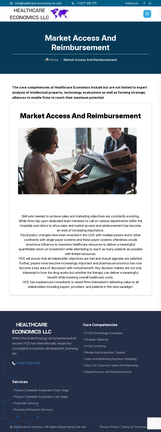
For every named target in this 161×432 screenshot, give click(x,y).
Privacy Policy (109, 427)
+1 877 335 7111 (27, 363)
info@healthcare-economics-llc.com (38, 3)
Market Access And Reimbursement (108, 371)
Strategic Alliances (96, 339)
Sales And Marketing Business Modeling (110, 359)
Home (54, 60)
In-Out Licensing (95, 346)
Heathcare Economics (28, 427)
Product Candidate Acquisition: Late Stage (41, 396)
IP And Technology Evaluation (104, 333)
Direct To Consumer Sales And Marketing (111, 365)
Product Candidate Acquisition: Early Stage (41, 390)
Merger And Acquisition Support (105, 352)
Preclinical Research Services (33, 409)
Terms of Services (133, 427)
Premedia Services (26, 403)
